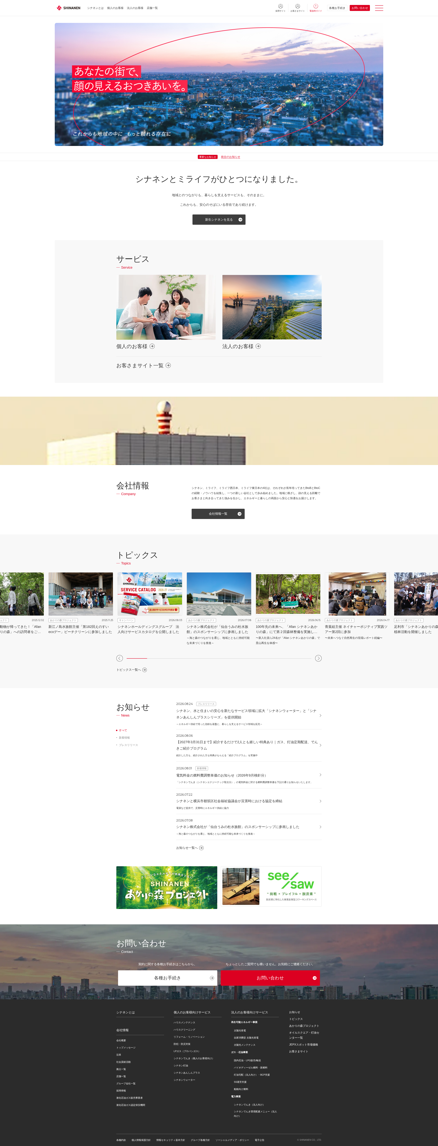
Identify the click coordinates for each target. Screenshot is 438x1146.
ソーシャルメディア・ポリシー (232, 1140)
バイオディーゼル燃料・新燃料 (250, 1067)
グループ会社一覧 (126, 1083)
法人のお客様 (135, 7)
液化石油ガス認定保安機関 (130, 1105)
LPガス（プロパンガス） (187, 1051)
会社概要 (121, 1040)
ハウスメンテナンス (184, 1022)
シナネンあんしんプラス (187, 1072)
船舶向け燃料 (241, 1089)
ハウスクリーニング (184, 1029)
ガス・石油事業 (239, 1052)
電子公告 (259, 1140)
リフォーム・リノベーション (189, 1036)
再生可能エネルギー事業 (244, 1022)
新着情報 (124, 737)
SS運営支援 (240, 1082)
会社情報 (122, 1030)
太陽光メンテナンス (244, 1044)
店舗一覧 (152, 7)
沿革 (118, 1054)
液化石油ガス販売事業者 (129, 1097)
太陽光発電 (240, 1030)
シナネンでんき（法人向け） (249, 1104)
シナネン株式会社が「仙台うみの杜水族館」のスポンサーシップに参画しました (237, 827)
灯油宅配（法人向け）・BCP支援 (252, 1074)
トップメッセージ (126, 1047)
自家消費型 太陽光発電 (246, 1037)
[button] (119, 658)
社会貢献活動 (123, 1062)
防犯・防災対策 (182, 1044)
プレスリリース (128, 745)
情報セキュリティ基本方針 (170, 1140)
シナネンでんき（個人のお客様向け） (194, 1058)
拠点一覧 (121, 1069)
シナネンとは (95, 7)
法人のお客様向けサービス (249, 1012)
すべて (123, 730)
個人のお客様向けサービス (192, 1012)
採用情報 (121, 1090)
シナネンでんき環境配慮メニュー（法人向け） (255, 1113)
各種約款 (121, 1140)
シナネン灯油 (181, 1065)
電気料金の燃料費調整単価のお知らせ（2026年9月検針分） (222, 775)
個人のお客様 (115, 7)
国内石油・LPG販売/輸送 (247, 1060)
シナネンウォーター (184, 1079)
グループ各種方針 (200, 1140)
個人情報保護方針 (141, 1140)
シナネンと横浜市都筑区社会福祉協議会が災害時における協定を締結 (229, 801)
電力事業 (236, 1096)
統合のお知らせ (230, 156)
